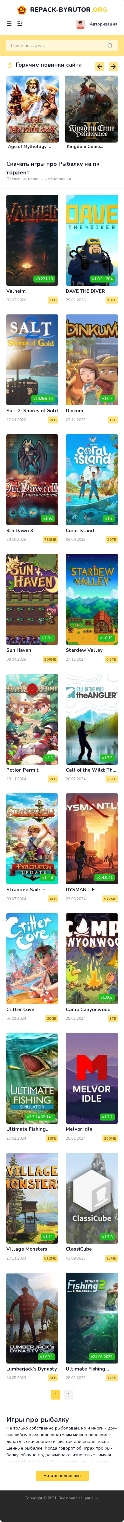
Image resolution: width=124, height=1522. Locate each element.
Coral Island (80, 530)
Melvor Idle (79, 1129)
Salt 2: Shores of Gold (32, 411)
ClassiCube (79, 1249)
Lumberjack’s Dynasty (31, 1369)
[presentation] (99, 66)
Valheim (16, 291)
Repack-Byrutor (68, 9)
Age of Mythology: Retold (27, 149)
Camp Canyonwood (88, 1009)
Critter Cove (20, 1009)
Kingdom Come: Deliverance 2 (84, 149)
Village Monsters (26, 1249)
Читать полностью (62, 1476)
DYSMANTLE (80, 889)
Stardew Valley (84, 650)
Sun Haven (18, 650)
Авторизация (104, 24)
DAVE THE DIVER (85, 291)
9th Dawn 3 (19, 530)
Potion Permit (22, 770)
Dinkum (74, 411)
